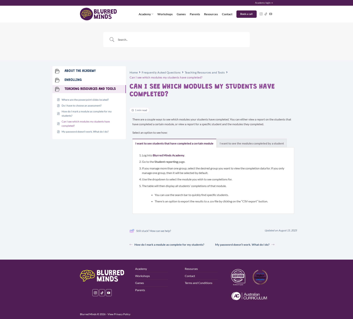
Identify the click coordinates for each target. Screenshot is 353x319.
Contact (227, 14)
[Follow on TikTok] (265, 14)
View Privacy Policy (119, 314)
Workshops (165, 14)
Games (181, 14)
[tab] (174, 143)
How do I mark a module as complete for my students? (169, 244)
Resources (211, 14)
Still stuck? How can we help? (153, 230)
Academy (145, 14)
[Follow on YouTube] (270, 14)
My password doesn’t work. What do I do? (242, 244)
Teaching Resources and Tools (205, 72)
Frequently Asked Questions (161, 72)
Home (134, 72)
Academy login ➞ (264, 2)
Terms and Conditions (198, 283)
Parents (195, 14)
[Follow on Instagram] (261, 14)
